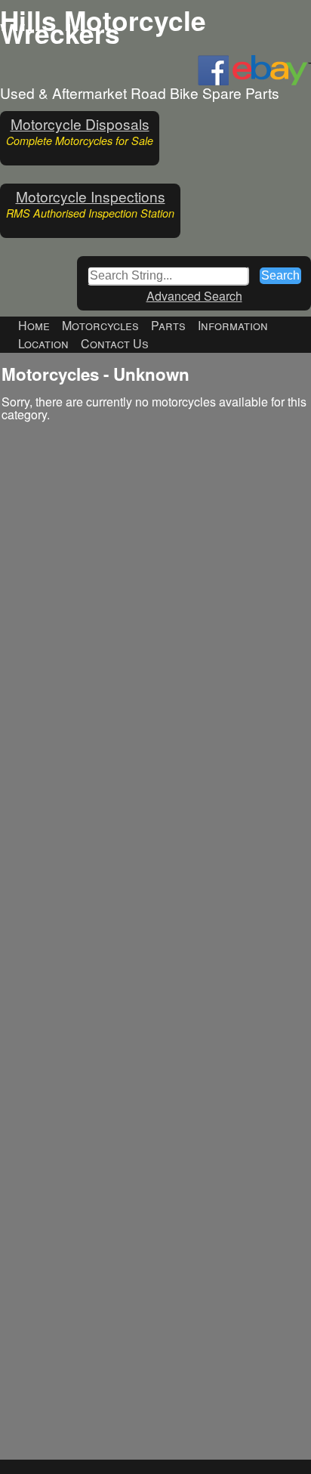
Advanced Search (194, 295)
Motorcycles (100, 325)
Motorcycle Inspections (90, 196)
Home (34, 325)
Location (43, 343)
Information (233, 325)
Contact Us (115, 343)
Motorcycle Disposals (80, 123)
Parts (168, 325)
